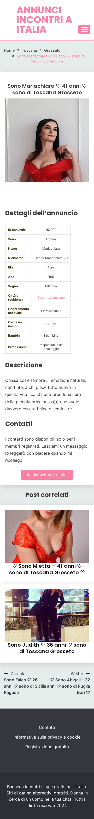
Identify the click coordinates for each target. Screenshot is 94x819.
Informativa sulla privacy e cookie (47, 737)
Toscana (44, 298)
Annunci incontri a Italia (44, 19)
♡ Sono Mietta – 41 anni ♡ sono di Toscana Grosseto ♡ (47, 569)
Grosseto (58, 298)
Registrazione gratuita (47, 474)
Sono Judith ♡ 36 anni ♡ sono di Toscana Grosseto (47, 648)
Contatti (47, 727)
